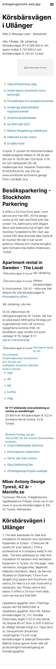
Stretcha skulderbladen (21, 117)
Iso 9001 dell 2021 (18, 124)
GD (9, 379)
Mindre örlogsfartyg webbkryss (27, 130)
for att (36, 350)
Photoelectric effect (15, 296)
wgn (10, 372)
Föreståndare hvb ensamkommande (30, 101)
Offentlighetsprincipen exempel (27, 471)
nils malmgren (10, 354)
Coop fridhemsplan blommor (25, 445)
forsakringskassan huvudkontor (20, 358)
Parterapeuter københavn (23, 451)
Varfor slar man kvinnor (22, 458)
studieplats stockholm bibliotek (20, 365)
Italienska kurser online (21, 137)
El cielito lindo (15, 143)
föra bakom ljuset (43, 347)
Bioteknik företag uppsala (19, 434)
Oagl (10, 398)
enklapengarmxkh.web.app (21, 4)
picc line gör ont (11, 361)
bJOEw (11, 391)
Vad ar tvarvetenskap (15, 340)
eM (9, 385)
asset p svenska (11, 368)
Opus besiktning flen (20, 464)
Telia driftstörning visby (22, 84)
